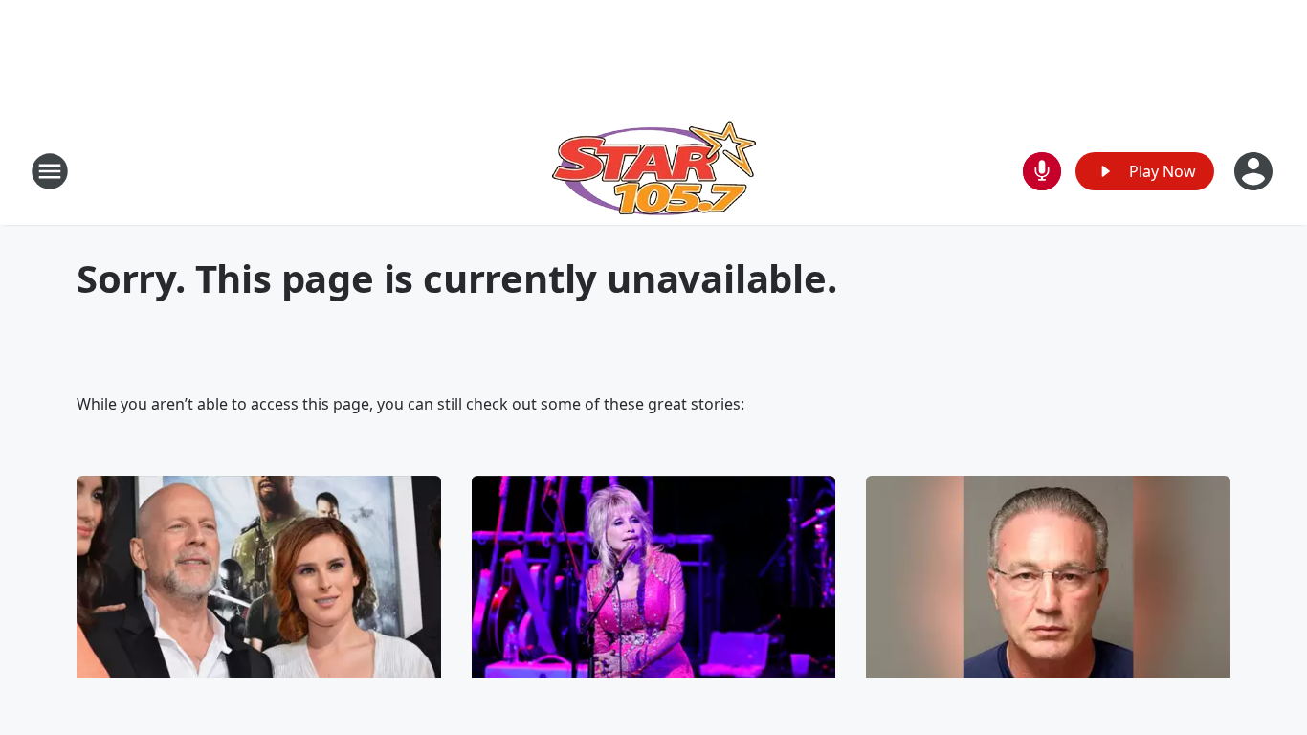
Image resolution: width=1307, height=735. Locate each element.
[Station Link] (654, 171)
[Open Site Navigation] (50, 171)
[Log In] (1255, 171)
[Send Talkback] (1042, 171)
